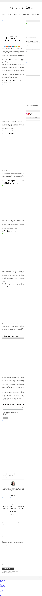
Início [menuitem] (1, 581)
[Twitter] (5, 47)
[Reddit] (7, 47)
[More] (19, 47)
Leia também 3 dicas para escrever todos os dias (10, 228)
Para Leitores (26, 14)
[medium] (31, 114)
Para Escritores (35, 14)
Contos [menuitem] (1, 592)
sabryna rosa (11, 475)
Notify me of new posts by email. (8, 566)
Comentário (4, 545)
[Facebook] (3, 47)
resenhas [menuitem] (1, 590)
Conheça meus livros (5, 333)
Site (2, 536)
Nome (3, 526)
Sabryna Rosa (21, 7)
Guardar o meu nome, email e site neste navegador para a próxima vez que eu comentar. (12, 543)
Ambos (4, 415)
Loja (21, 16)
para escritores (5, 475)
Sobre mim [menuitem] (2, 582)
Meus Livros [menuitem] (2, 585)
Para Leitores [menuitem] (2, 589)
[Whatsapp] (17, 47)
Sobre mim (9, 14)
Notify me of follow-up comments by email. (9, 562)
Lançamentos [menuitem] (2, 586)
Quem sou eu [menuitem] (2, 584)
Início (3, 14)
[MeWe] (13, 47)
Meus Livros (17, 14)
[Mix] (15, 47)
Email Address (5, 408)
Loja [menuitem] (0, 595)
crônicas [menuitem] (1, 591)
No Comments (21, 477)
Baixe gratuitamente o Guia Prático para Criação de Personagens (13, 130)
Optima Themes (10, 577)
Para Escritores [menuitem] (2, 594)
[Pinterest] (11, 47)
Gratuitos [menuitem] (1, 587)
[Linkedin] (9, 47)
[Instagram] (27, 114)
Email (3, 531)
